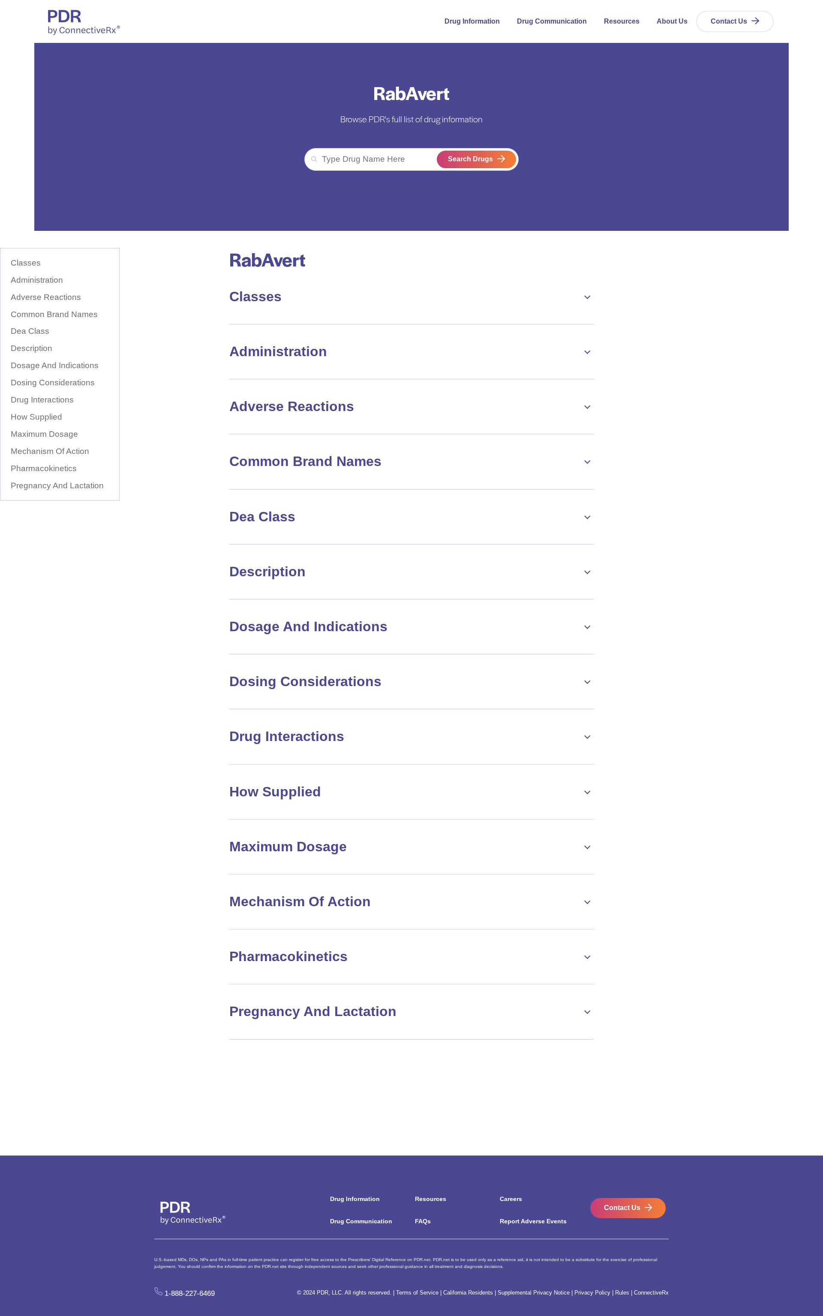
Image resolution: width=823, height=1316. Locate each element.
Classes (26, 262)
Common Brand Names (54, 314)
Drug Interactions (42, 399)
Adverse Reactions (46, 297)
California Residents (468, 1292)
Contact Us (729, 21)
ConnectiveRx (651, 1292)
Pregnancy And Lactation (57, 485)
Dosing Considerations (53, 382)
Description (31, 348)
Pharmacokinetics (44, 468)
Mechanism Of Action (50, 451)
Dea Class (30, 331)
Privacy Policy (592, 1292)
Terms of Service (417, 1292)
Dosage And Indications (55, 365)
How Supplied (36, 416)
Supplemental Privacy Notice (534, 1292)
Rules (622, 1292)
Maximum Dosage (44, 434)
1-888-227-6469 (190, 1293)
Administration (37, 279)
